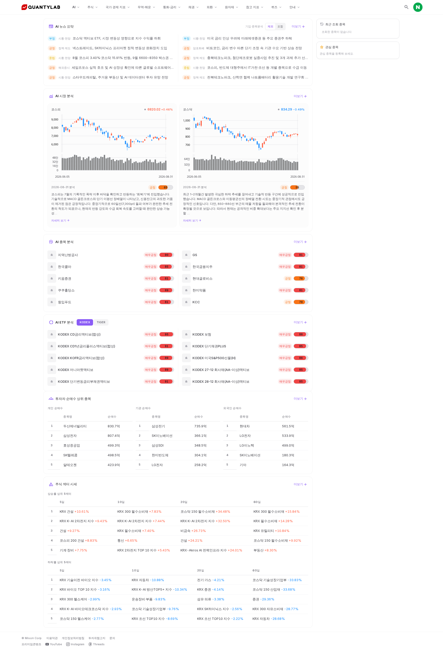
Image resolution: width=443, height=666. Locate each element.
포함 (280, 26)
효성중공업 (71, 445)
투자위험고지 (96, 638)
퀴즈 (276, 7)
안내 (294, 7)
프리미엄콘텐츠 (31, 644)
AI (76, 7)
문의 (112, 638)
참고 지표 (255, 7)
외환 (212, 7)
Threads (99, 644)
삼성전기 (158, 426)
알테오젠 (70, 465)
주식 (92, 7)
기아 (243, 465)
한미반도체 (160, 455)
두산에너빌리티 (75, 426)
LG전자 (157, 465)
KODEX (85, 322)
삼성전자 (70, 435)
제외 (270, 26)
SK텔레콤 (70, 455)
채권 (193, 7)
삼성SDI (158, 445)
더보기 (298, 26)
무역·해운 (147, 7)
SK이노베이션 (162, 435)
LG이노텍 (247, 445)
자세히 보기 (60, 220)
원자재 (232, 7)
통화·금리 (172, 7)
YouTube (56, 644)
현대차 (245, 426)
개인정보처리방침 (73, 638)
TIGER (101, 322)
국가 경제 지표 (118, 7)
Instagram (77, 644)
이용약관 (52, 638)
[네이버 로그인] (417, 7)
